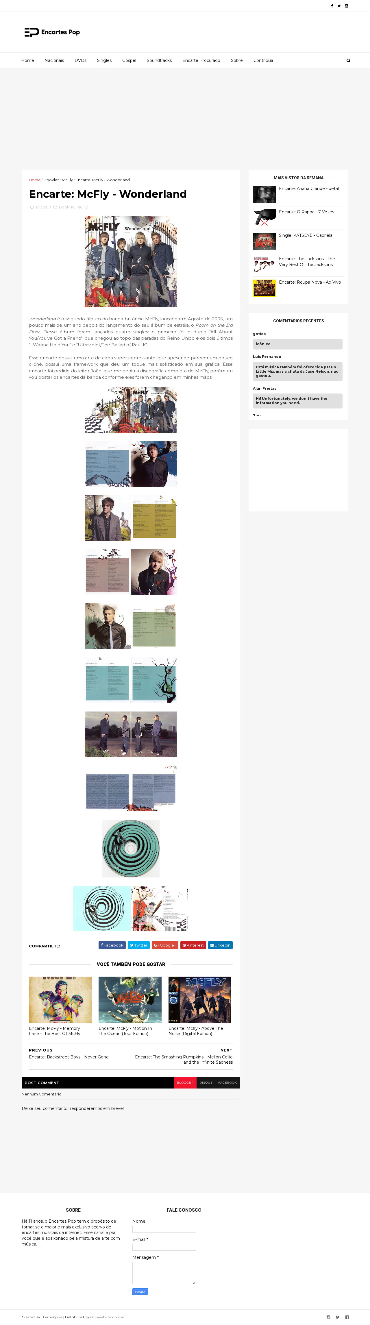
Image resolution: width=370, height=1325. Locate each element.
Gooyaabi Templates (107, 1317)
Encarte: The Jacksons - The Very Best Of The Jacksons (307, 261)
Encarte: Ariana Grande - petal (309, 188)
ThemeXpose (51, 1317)
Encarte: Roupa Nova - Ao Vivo (310, 282)
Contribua (263, 60)
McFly (67, 180)
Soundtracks (159, 60)
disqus (205, 1082)
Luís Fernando (267, 357)
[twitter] (339, 6)
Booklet (51, 180)
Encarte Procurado (201, 60)
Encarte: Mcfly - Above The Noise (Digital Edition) (196, 1031)
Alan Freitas (264, 389)
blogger (185, 1082)
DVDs (80, 60)
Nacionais (54, 60)
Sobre (237, 60)
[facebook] (332, 6)
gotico (259, 334)
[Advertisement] (185, 119)
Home (27, 60)
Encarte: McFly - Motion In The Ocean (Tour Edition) (125, 1031)
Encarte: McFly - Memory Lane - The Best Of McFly (54, 1031)
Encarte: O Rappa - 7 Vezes (306, 212)
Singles (104, 60)
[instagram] (346, 6)
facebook (227, 1082)
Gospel (129, 60)
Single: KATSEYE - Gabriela (305, 235)
